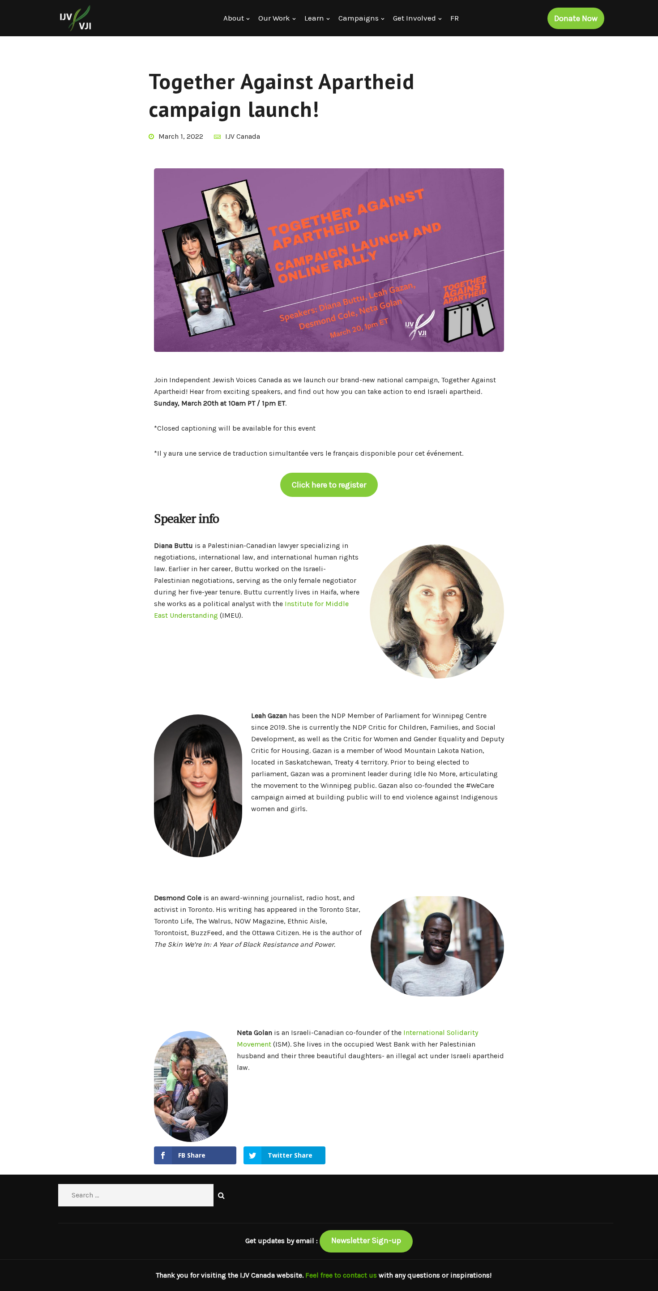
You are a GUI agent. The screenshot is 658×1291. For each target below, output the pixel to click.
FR (454, 17)
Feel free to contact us (342, 1275)
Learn (314, 17)
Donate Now (576, 18)
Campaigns (358, 17)
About (233, 17)
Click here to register (329, 485)
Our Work (274, 17)
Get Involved (414, 17)
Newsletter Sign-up (366, 1240)
